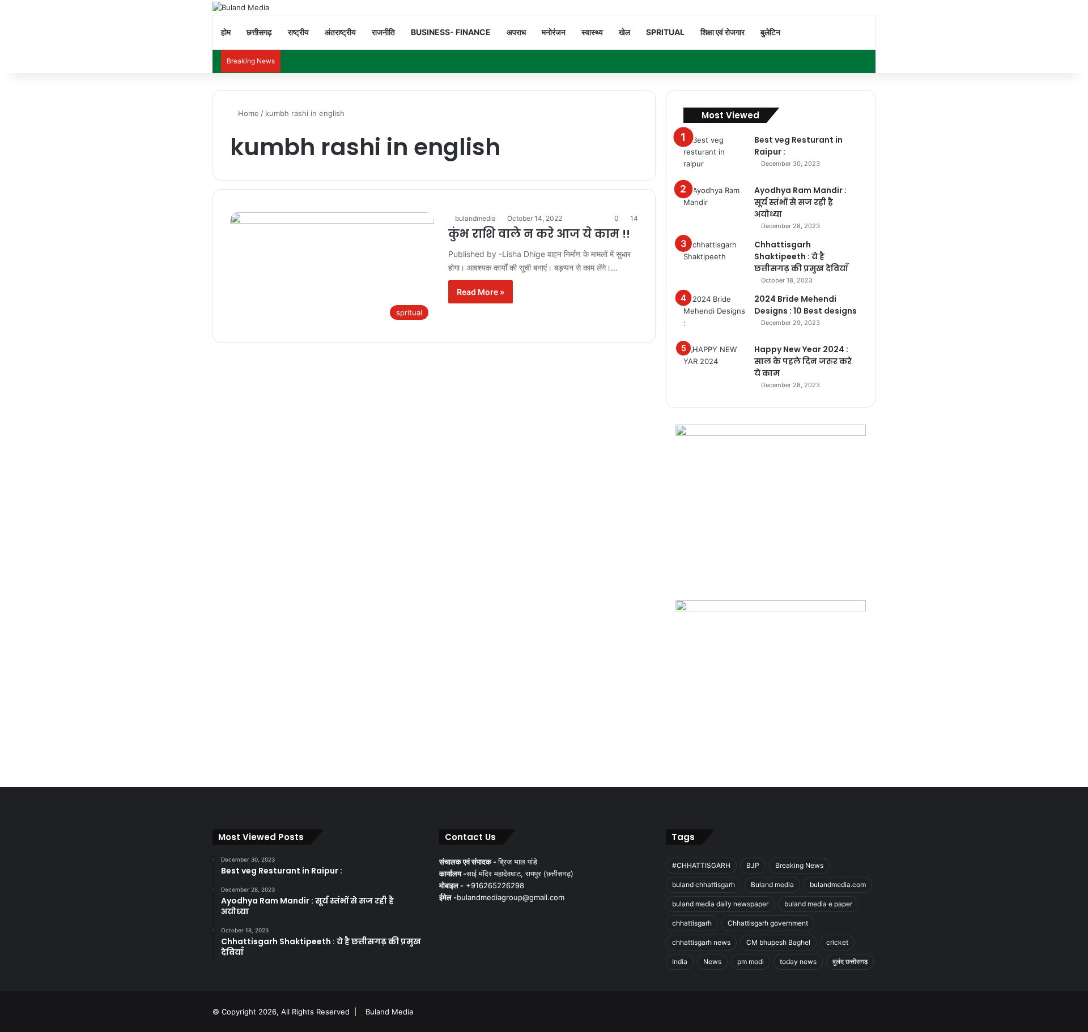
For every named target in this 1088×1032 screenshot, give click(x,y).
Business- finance (451, 32)
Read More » (480, 292)
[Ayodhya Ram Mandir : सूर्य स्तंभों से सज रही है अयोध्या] (714, 206)
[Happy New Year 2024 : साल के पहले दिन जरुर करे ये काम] (714, 365)
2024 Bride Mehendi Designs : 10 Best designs (805, 304)
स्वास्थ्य (592, 32)
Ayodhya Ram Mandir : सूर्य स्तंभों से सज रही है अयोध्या (800, 202)
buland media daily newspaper (720, 904)
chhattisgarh (692, 923)
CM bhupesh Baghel (778, 942)
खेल (624, 32)
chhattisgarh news (701, 942)
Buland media (772, 884)
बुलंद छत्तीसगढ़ (850, 961)
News (712, 961)
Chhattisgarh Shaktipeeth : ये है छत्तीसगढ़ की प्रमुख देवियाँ (801, 256)
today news (798, 961)
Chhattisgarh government (768, 923)
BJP (752, 865)
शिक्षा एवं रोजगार (722, 32)
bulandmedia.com (838, 884)
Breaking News (799, 865)
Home (247, 113)
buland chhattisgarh (703, 884)
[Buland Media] (240, 7)
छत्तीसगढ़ (259, 32)
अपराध (516, 32)
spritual (665, 32)
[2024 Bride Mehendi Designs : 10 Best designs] (714, 314)
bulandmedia (475, 218)
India (679, 961)
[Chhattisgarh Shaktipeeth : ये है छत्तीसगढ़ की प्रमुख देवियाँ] (714, 260)
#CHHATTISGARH (701, 865)
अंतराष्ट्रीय (340, 32)
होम (226, 32)
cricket (837, 942)
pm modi (750, 961)
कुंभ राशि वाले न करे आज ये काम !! (539, 234)
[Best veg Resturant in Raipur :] (714, 155)
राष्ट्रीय (298, 32)
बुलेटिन (770, 32)
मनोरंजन (554, 32)
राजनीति (383, 32)
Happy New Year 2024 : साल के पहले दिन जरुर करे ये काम (803, 361)
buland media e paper (818, 904)
